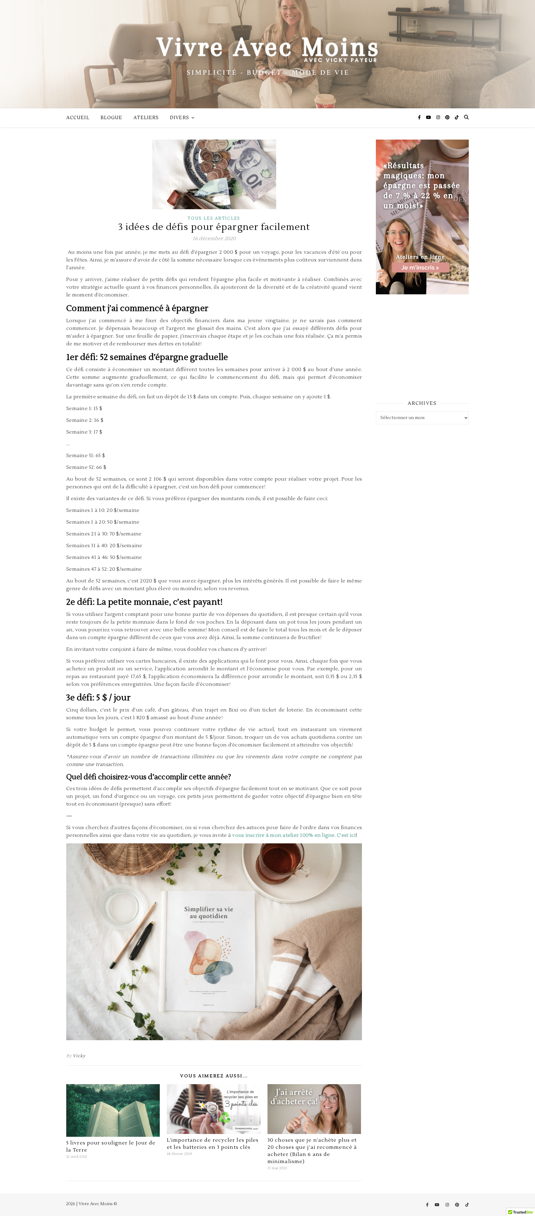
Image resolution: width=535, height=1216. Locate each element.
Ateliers (146, 118)
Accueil (77, 118)
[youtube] (429, 117)
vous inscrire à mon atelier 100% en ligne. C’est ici (294, 835)
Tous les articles (214, 218)
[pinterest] (447, 117)
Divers (179, 118)
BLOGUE (112, 118)
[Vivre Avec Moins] (267, 54)
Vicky (79, 1056)
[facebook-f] (420, 117)
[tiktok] (457, 117)
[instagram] (438, 117)
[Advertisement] (422, 346)
